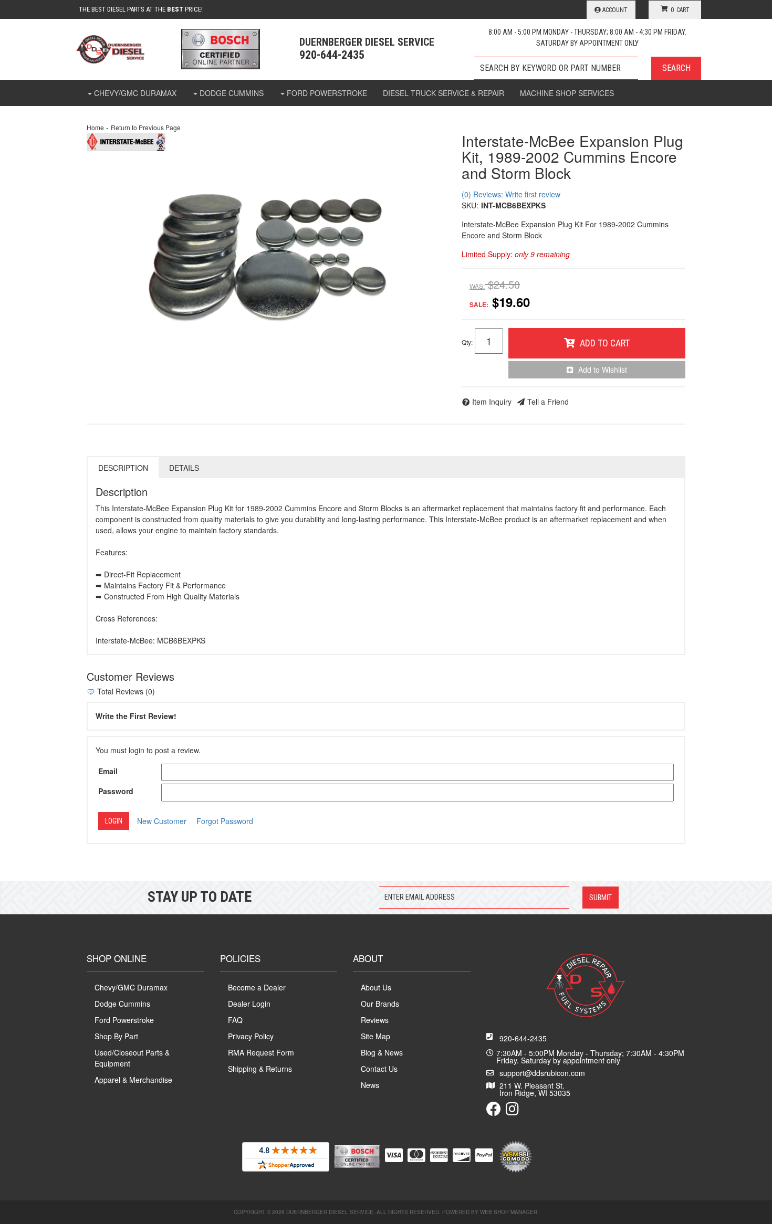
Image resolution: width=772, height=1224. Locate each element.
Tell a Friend (548, 401)
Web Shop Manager (508, 1212)
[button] (587, 68)
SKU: (470, 205)
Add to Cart (605, 343)
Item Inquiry (492, 401)
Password (115, 791)
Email (108, 771)
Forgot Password (224, 821)
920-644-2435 (523, 1038)
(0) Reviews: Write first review (511, 194)
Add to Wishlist (602, 369)
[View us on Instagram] (512, 1111)
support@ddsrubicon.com (542, 1073)
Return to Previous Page (146, 127)
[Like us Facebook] (493, 1111)
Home (95, 127)
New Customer (161, 821)
